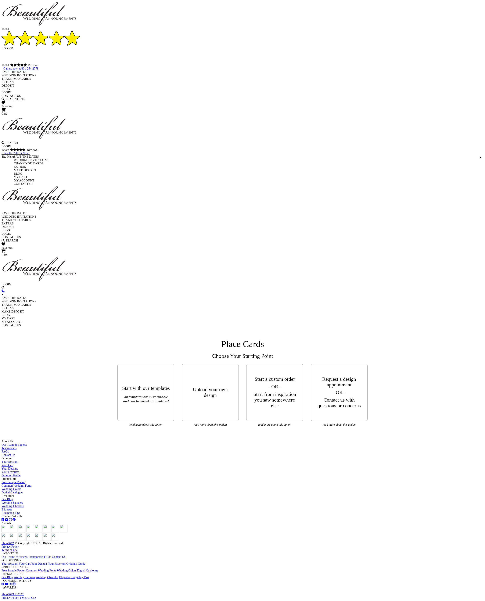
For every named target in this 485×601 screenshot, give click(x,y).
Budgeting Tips (11, 512)
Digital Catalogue (12, 492)
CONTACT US (11, 95)
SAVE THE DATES (14, 71)
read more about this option (145, 424)
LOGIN (6, 92)
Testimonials (9, 448)
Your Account (10, 461)
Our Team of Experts (14, 444)
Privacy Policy (10, 546)
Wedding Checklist (13, 506)
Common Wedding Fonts (17, 485)
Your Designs (10, 468)
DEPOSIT (8, 85)
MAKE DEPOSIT (25, 170)
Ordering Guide (11, 475)
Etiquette (7, 509)
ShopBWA (8, 543)
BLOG (6, 89)
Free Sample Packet (13, 482)
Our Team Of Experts (14, 556)
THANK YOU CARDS (16, 78)
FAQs (5, 451)
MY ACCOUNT (24, 180)
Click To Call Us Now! (16, 153)
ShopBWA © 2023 (13, 594)
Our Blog (7, 499)
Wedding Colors (11, 489)
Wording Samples (12, 502)
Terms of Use (10, 550)
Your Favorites (10, 472)
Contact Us (8, 454)
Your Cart (7, 465)
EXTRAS (8, 82)
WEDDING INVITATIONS (19, 75)
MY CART (20, 177)
